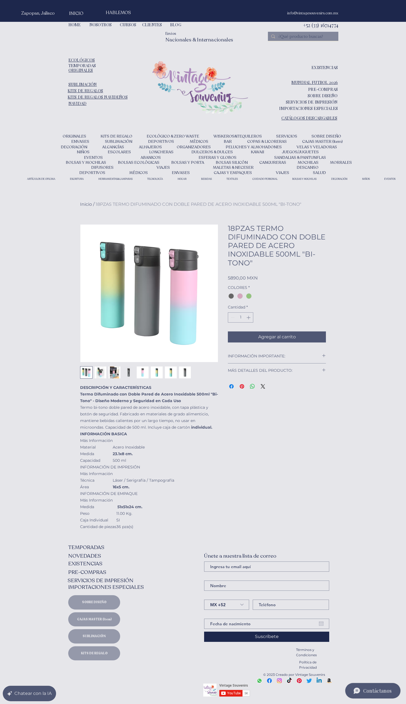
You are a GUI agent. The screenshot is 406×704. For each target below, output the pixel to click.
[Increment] (249, 317)
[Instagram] (279, 680)
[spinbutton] (241, 317)
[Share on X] (263, 386)
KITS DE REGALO (94, 653)
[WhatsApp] (259, 680)
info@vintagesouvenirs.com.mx (312, 13)
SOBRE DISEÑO (94, 602)
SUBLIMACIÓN (94, 636)
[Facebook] (269, 680)
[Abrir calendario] (321, 623)
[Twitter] (309, 680)
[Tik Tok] (289, 680)
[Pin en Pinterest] (242, 386)
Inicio (86, 204)
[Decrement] (232, 317)
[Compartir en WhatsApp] (252, 386)
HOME (74, 24)
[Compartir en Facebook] (231, 386)
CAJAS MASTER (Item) (94, 619)
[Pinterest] (299, 680)
